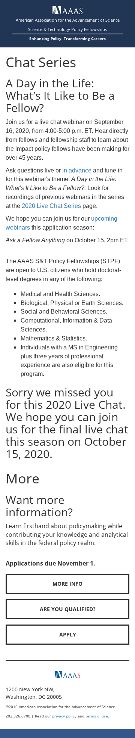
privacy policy (64, 716)
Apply (67, 634)
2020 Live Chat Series (51, 206)
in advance (77, 170)
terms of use (97, 716)
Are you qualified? (68, 609)
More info (67, 583)
